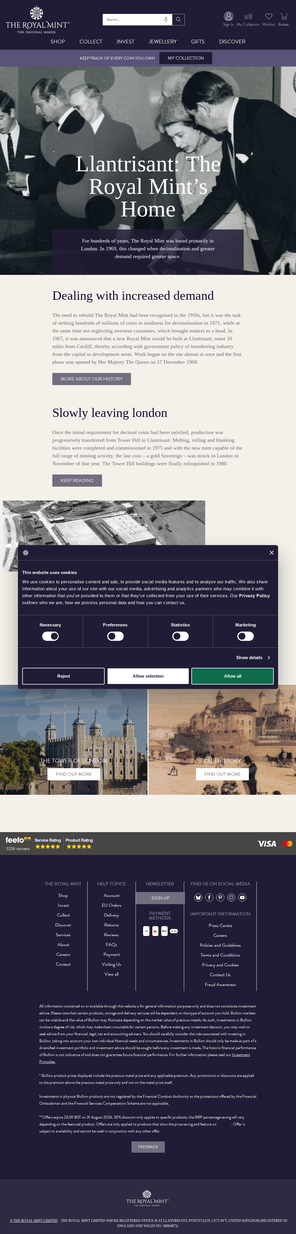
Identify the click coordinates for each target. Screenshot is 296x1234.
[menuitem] (228, 19)
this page (224, 1124)
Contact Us (220, 974)
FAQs (111, 944)
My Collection (186, 58)
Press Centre (220, 925)
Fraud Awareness (220, 984)
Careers (63, 954)
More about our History (92, 379)
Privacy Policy (254, 595)
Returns (111, 925)
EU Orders (111, 905)
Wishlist (268, 24)
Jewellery (163, 41)
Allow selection (148, 676)
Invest (125, 41)
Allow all (232, 676)
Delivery (111, 915)
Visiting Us (111, 964)
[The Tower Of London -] (73, 740)
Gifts (198, 41)
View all (112, 974)
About (63, 944)
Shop (58, 41)
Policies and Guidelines (220, 945)
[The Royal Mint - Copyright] (38, 19)
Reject (63, 676)
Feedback (148, 1147)
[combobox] (138, 19)
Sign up (160, 898)
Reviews (111, 934)
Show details (249, 657)
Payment (111, 954)
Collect (90, 41)
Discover (232, 41)
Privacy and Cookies (220, 964)
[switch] (115, 636)
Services (63, 934)
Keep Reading (77, 480)
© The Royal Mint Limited (34, 1221)
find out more (74, 774)
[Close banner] (272, 553)
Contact (63, 964)
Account (111, 895)
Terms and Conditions (220, 955)
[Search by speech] (166, 19)
